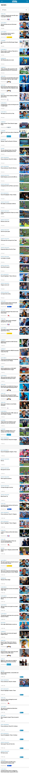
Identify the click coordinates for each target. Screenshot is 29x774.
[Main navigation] (2, 1)
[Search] (27, 1)
